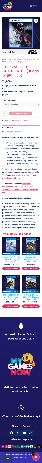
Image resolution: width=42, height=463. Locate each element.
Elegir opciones (11, 268)
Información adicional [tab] (11, 132)
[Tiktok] (31, 433)
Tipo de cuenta (9, 100)
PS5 (24, 59)
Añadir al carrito (20, 113)
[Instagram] (18, 433)
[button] (36, 21)
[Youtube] (24, 433)
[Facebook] (11, 433)
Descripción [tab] (7, 127)
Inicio (4, 59)
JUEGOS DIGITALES (14, 59)
